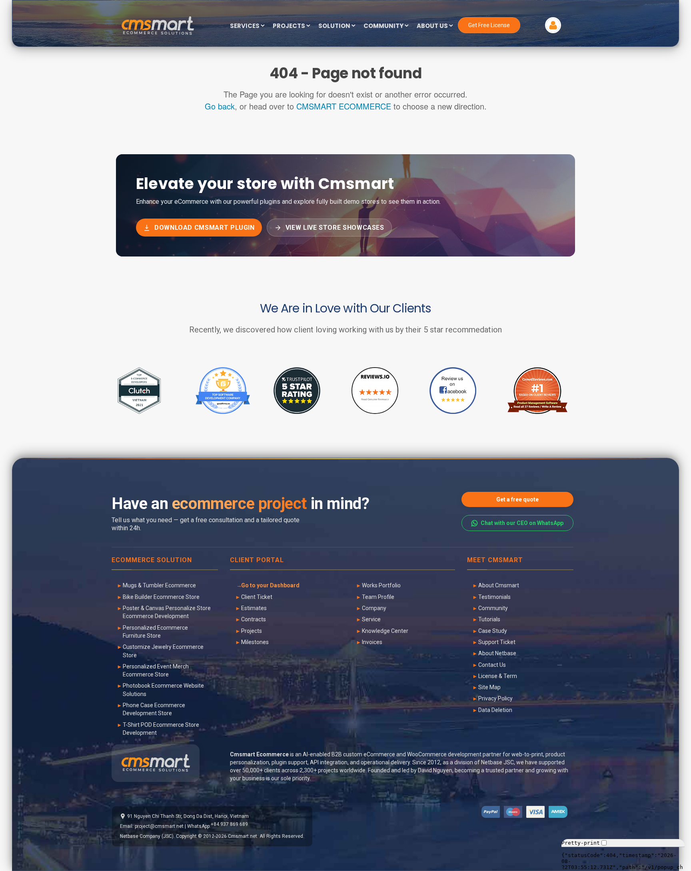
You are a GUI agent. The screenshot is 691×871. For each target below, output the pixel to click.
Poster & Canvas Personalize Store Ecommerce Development (167, 612)
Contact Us (492, 665)
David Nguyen (435, 770)
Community (493, 608)
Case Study (492, 631)
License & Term (497, 676)
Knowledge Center (385, 631)
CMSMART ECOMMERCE (343, 106)
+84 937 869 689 (229, 824)
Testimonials (494, 597)
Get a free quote (517, 499)
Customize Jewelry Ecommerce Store (163, 651)
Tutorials (489, 619)
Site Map (489, 687)
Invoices (372, 642)
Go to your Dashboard (270, 585)
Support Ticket (496, 642)
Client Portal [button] (257, 560)
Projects (251, 631)
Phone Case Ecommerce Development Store (154, 709)
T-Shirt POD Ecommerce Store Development (161, 729)
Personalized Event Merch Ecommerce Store (156, 670)
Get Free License (489, 25)
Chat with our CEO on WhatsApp (522, 523)
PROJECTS (289, 26)
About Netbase (497, 653)
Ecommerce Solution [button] (152, 560)
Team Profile (378, 597)
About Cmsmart (498, 585)
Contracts (253, 619)
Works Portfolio (381, 585)
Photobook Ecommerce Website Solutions (163, 689)
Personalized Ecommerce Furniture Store (155, 631)
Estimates (254, 608)
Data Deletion (495, 710)
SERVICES (245, 26)
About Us (433, 26)
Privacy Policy (495, 698)
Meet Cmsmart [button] (495, 560)
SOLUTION (334, 26)
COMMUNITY (384, 26)
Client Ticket (256, 597)
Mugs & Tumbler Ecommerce (159, 585)
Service (371, 619)
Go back (220, 106)
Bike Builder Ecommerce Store (161, 597)
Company (374, 608)
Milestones (255, 642)
